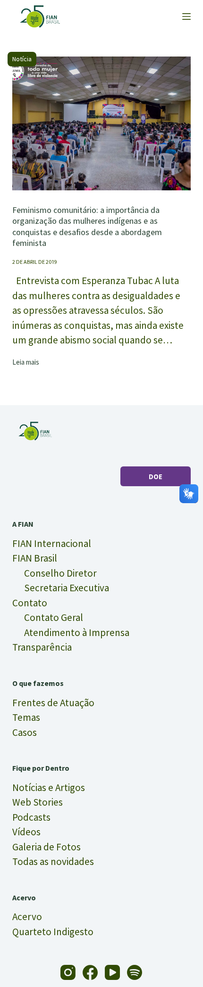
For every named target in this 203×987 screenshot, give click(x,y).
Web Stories (37, 802)
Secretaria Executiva (66, 587)
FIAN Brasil (34, 558)
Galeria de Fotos (46, 846)
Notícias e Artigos (48, 787)
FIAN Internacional (51, 543)
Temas (26, 717)
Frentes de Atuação (53, 702)
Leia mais (25, 363)
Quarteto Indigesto (52, 931)
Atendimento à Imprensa (76, 632)
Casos (24, 732)
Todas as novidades (53, 861)
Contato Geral (53, 617)
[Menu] (186, 16)
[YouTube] (112, 972)
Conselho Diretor (60, 573)
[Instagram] (68, 972)
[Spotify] (134, 972)
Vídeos (26, 831)
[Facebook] (90, 972)
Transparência (42, 647)
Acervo (27, 916)
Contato (29, 602)
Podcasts (31, 817)
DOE (155, 476)
